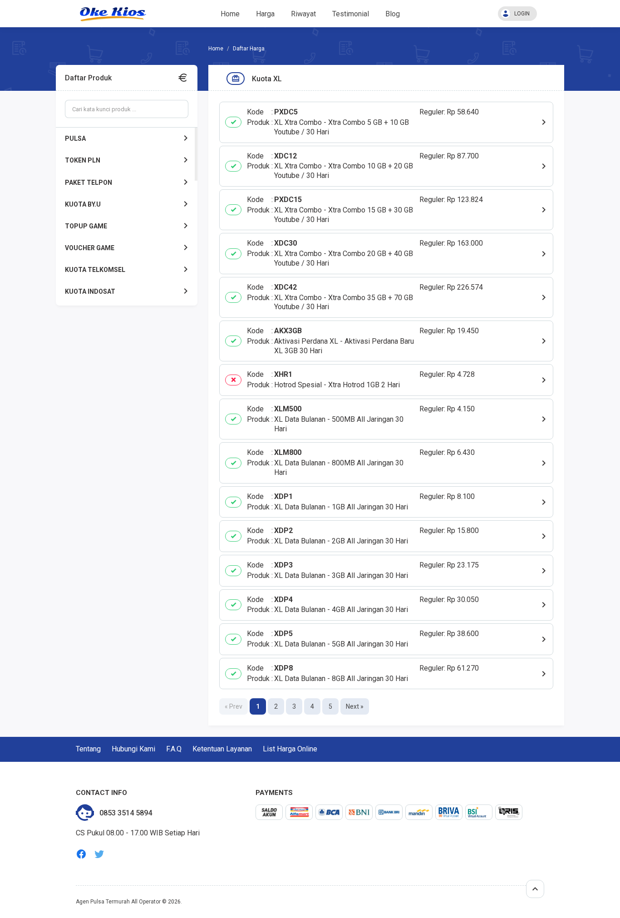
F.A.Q (174, 749)
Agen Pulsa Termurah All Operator (118, 901)
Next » (355, 706)
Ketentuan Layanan (222, 749)
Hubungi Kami (133, 749)
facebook (81, 854)
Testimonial (350, 14)
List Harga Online (290, 749)
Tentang (88, 749)
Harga (265, 14)
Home (230, 14)
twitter (99, 854)
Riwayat (303, 14)
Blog (392, 14)
